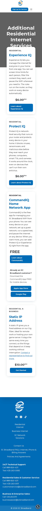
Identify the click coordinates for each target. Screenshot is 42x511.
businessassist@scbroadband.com (18, 500)
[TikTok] (25, 417)
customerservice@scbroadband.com (19, 487)
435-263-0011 (13, 484)
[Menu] (31, 9)
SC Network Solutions (19, 436)
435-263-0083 (13, 470)
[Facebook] (16, 417)
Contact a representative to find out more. (20, 356)
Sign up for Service (20, 9)
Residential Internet (20, 425)
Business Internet (20, 431)
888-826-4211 (12, 467)
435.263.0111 (12, 497)
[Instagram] (21, 417)
